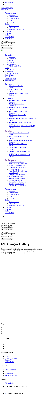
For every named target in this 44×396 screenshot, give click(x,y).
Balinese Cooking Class (16, 29)
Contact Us (8, 360)
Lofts (10, 20)
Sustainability (9, 362)
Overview (12, 15)
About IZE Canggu (11, 358)
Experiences (9, 373)
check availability (7, 48)
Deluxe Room (13, 17)
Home (7, 356)
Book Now (4, 9)
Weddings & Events (11, 375)
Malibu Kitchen (14, 26)
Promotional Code (7, 46)
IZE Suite (12, 22)
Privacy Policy (9, 383)
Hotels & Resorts (10, 370)
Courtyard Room (14, 18)
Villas (7, 371)
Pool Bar (12, 27)
